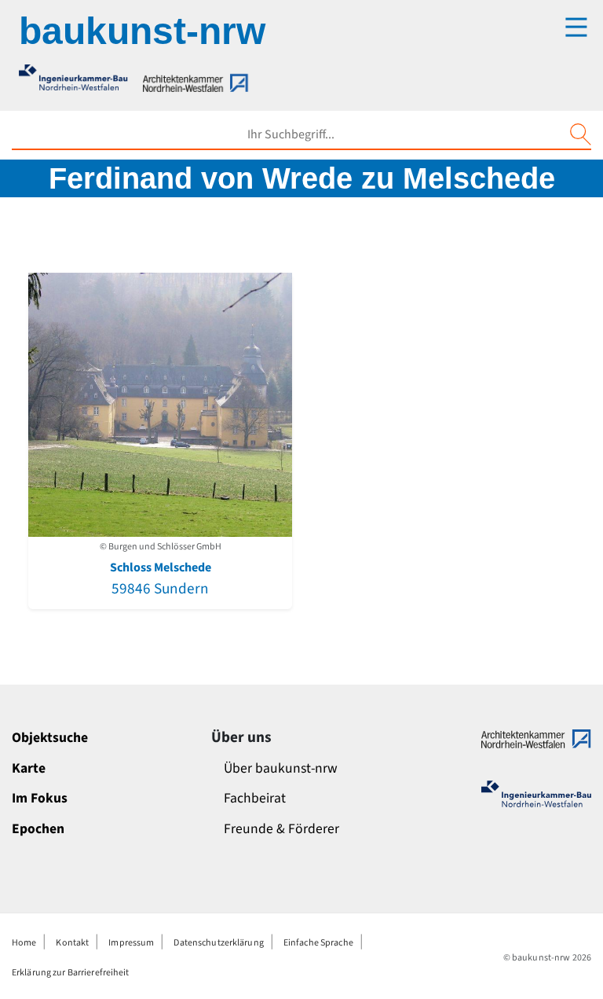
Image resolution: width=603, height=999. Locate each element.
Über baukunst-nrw (281, 768)
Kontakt (72, 942)
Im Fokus (40, 798)
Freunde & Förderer (281, 829)
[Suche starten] (580, 134)
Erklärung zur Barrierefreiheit (71, 972)
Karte (29, 768)
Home (24, 942)
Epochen (38, 829)
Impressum (131, 942)
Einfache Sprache (318, 942)
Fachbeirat (255, 798)
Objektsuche (50, 737)
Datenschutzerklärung (218, 942)
